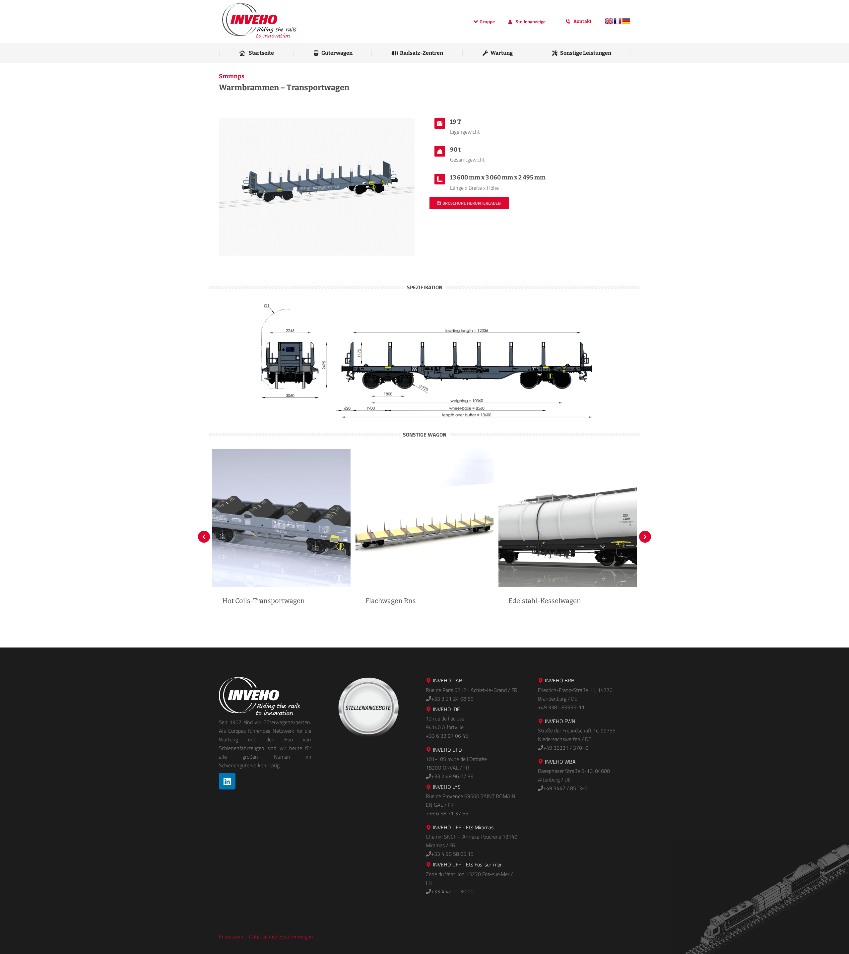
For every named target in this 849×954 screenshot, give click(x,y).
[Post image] (281, 518)
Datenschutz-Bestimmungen (281, 936)
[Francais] (617, 23)
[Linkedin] (227, 781)
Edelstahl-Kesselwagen (544, 601)
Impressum (231, 936)
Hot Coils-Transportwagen (263, 601)
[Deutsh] (626, 23)
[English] (609, 23)
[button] (204, 537)
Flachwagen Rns (390, 601)
